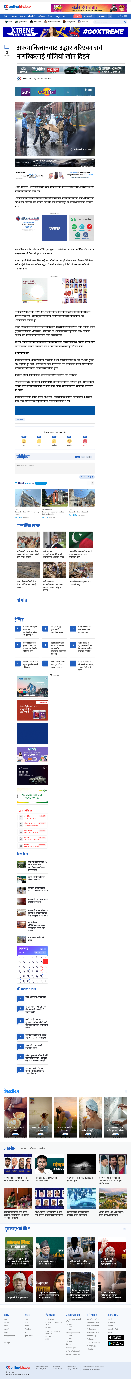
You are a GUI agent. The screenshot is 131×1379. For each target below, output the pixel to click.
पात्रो (78, 16)
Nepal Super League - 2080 (53, 1338)
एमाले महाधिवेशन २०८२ (94, 1343)
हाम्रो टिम (110, 1319)
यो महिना (42, 1148)
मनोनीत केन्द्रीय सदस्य (54, 22)
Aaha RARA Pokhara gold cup (52, 1332)
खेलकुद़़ (6, 1333)
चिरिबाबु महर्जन (71, 22)
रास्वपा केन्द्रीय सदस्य (87, 22)
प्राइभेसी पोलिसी (113, 1329)
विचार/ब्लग (7, 1323)
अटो (26, 1333)
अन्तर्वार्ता (6, 1329)
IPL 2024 (48, 1328)
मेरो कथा (68, 1345)
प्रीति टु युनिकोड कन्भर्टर (73, 1351)
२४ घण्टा (24, 1148)
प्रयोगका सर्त (112, 1323)
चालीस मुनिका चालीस (73, 1333)
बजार (26, 1319)
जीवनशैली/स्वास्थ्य (9, 1336)
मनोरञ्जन (41, 16)
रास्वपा (10, 22)
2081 (70, 1327)
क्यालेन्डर (23, 948)
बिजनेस (22, 16)
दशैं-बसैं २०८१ (91, 1349)
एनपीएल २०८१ (50, 1319)
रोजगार (27, 1326)
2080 (70, 1324)
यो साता (33, 1148)
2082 (70, 1330)
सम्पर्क (110, 1333)
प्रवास (5, 1339)
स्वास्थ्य (103, 16)
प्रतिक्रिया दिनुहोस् (87, 476)
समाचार (14, 16)
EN (110, 16)
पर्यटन (26, 1323)
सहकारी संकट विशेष (93, 1319)
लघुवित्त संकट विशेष (93, 1323)
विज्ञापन (110, 1326)
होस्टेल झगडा (37, 22)
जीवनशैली (31, 16)
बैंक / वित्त (28, 1329)
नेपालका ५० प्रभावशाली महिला (73, 1320)
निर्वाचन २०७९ (91, 1336)
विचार (50, 16)
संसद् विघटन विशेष (93, 1326)
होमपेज (6, 16)
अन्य (64, 16)
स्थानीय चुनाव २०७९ (93, 1333)
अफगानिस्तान (20, 419)
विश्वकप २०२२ (91, 1346)
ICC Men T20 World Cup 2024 (54, 1324)
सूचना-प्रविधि (28, 1336)
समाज (5, 1319)
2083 (70, 1341)
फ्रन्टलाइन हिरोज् (71, 1348)
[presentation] (89, 483)
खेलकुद (57, 16)
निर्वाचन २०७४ (91, 1329)
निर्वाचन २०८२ (91, 1339)
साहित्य (6, 1326)
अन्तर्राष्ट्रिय (7, 1343)
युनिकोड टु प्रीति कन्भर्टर (73, 1355)
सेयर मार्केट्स (90, 16)
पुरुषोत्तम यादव (23, 22)
